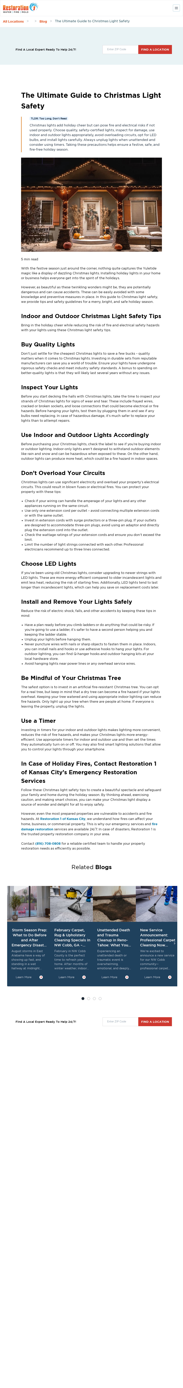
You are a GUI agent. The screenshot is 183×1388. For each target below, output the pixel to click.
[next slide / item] (174, 943)
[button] (88, 998)
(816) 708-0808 (48, 843)
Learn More (23, 977)
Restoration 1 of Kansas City (62, 818)
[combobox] (120, 49)
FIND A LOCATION (155, 49)
